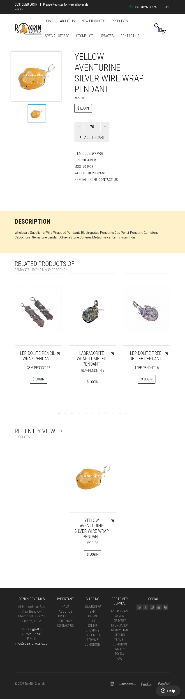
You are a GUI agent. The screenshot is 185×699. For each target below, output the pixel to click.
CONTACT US (129, 36)
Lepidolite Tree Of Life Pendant (146, 356)
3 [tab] (72, 413)
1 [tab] (58, 413)
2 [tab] (65, 413)
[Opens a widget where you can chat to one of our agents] (168, 691)
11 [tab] (126, 413)
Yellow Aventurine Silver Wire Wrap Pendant (91, 528)
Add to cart (94, 137)
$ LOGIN (83, 108)
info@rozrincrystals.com (33, 643)
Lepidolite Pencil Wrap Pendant (37, 356)
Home (65, 607)
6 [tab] (92, 413)
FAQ (119, 658)
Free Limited (92, 635)
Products (65, 616)
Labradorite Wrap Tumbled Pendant (91, 359)
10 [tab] (119, 413)
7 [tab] (99, 413)
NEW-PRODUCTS (93, 21)
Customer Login (26, 4)
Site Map (65, 621)
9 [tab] (113, 413)
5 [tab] (85, 413)
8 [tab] (106, 413)
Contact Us (108, 180)
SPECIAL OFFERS (57, 36)
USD (167, 7)
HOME (49, 21)
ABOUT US (67, 21)
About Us (65, 611)
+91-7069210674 (145, 7)
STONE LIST (84, 36)
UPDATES (107, 36)
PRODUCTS (120, 21)
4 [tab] (79, 413)
